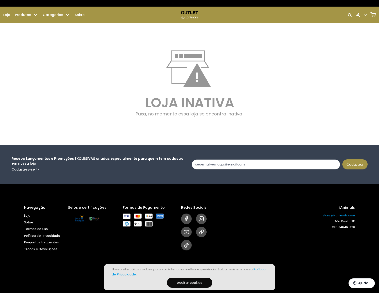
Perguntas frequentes (41, 242)
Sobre (79, 15)
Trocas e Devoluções (40, 249)
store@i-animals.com (339, 215)
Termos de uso (36, 229)
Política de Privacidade (42, 236)
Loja (6, 15)
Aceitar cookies (189, 282)
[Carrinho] (373, 15)
